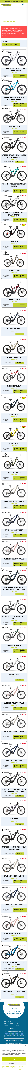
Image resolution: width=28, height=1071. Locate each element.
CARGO (17, 1023)
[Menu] (25, 4)
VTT (16, 1021)
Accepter (14, 1059)
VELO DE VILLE (8, 1023)
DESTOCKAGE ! (8, 1021)
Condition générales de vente (14, 1040)
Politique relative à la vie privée (5, 1067)
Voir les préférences (14, 1063)
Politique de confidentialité (14, 1043)
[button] (25, 1046)
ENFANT (17, 1026)
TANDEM (12, 1028)
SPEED (6, 1026)
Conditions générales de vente (21, 1068)
